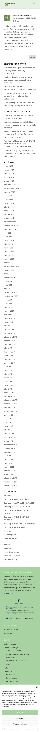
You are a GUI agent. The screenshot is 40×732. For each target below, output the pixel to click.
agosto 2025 (9, 192)
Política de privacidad (23, 729)
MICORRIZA (20, 18)
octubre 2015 (9, 407)
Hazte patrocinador (13, 678)
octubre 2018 (9, 344)
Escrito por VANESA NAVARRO (16, 527)
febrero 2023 (9, 263)
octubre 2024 (10, 229)
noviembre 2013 (10, 482)
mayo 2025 (9, 203)
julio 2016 (8, 381)
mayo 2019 (8, 322)
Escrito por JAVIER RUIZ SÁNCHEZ (18, 499)
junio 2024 (8, 236)
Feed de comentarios (13, 556)
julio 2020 (8, 300)
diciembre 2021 (10, 277)
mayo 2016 (8, 385)
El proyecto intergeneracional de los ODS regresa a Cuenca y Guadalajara (19, 70)
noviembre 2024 (11, 225)
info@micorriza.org (11, 629)
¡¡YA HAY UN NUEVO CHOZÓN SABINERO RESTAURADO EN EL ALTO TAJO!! (19, 144)
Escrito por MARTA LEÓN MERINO (17, 506)
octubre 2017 (9, 359)
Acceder (7, 548)
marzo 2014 (9, 467)
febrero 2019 (9, 333)
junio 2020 (8, 303)
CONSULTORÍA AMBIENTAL (15, 651)
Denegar (20, 718)
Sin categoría (10, 535)
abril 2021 (8, 289)
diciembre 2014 (10, 445)
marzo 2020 (9, 311)
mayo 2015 (8, 426)
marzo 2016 (9, 393)
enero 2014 (8, 474)
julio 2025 (8, 196)
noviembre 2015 (10, 404)
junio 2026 (8, 166)
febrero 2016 (9, 396)
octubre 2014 (9, 452)
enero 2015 (8, 441)
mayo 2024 (9, 240)
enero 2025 (9, 218)
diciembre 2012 (10, 485)
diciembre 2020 (10, 292)
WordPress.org (10, 559)
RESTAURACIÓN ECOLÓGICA (16, 661)
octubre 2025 (10, 184)
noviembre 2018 (10, 341)
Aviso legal (34, 729)
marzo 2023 (9, 259)
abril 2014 (8, 463)
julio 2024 (8, 233)
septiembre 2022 (11, 266)
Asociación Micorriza (13, 122)
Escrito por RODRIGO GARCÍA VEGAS (19, 523)
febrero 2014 (9, 471)
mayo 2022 (9, 270)
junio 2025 (8, 199)
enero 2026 (9, 181)
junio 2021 (8, 285)
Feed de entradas (11, 552)
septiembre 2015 (11, 411)
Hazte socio (10, 674)
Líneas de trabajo (11, 648)
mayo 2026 (9, 170)
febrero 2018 (9, 352)
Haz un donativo (12, 682)
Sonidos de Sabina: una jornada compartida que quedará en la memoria (18, 80)
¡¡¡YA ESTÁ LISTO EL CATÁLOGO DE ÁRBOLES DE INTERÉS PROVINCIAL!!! (19, 134)
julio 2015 (8, 418)
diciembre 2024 (11, 222)
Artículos (8, 495)
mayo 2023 (9, 251)
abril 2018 (8, 348)
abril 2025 (8, 207)
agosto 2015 (9, 415)
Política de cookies (8, 729)
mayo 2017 (8, 370)
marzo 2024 (9, 248)
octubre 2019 (9, 315)
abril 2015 (8, 430)
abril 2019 (8, 326)
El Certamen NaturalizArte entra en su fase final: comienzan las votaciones (19, 96)
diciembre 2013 (10, 478)
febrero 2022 (9, 274)
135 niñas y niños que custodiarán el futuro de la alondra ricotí (20, 125)
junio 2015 (8, 422)
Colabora (8, 671)
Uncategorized (10, 538)
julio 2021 (8, 281)
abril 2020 (8, 307)
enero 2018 (8, 355)
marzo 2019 (9, 329)
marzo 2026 (9, 173)
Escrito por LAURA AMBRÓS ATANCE (19, 503)
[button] (37, 687)
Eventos (7, 664)
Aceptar (20, 712)
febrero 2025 (9, 214)
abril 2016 (8, 389)
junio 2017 (8, 366)
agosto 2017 (9, 363)
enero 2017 (8, 378)
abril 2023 (8, 255)
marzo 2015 (9, 433)
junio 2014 (8, 456)
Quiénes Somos (10, 644)
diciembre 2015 (10, 400)
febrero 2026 (9, 177)
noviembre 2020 (11, 296)
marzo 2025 (9, 211)
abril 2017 (8, 374)
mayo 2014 (8, 459)
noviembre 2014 (11, 448)
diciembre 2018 (10, 337)
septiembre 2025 (11, 188)
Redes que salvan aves (22, 15)
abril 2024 (8, 244)
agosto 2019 (9, 318)
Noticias (16, 21)
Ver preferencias (20, 724)
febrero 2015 (9, 437)
